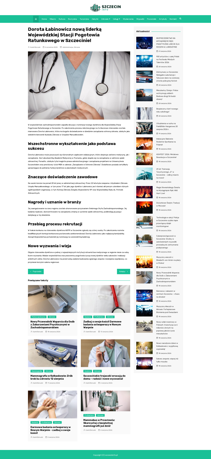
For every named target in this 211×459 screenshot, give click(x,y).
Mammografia (37, 371)
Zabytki (95, 19)
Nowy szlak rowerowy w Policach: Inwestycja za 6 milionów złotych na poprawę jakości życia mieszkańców (167, 328)
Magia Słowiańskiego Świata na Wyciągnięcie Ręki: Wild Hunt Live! (168, 190)
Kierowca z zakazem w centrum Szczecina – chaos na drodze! (167, 294)
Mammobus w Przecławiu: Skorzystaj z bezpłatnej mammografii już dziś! (99, 423)
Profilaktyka (99, 317)
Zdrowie (104, 19)
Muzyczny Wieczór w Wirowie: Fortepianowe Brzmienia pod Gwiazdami (167, 309)
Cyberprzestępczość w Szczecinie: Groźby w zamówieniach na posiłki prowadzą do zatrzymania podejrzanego (167, 242)
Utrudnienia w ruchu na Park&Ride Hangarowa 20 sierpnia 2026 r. (167, 126)
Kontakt (173, 19)
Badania (88, 317)
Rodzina (88, 371)
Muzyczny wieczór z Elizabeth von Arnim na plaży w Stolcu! (168, 260)
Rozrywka (72, 19)
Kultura (62, 19)
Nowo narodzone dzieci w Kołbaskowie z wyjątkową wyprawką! (167, 346)
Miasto (53, 19)
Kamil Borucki (35, 47)
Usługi (115, 19)
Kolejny (122, 271)
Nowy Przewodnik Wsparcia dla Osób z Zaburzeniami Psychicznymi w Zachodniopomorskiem (52, 324)
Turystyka (84, 19)
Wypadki (140, 19)
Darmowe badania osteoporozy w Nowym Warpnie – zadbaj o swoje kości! (51, 430)
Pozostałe (151, 19)
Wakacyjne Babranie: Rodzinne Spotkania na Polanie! (166, 142)
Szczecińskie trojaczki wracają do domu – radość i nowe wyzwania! (104, 377)
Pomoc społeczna (38, 317)
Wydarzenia (128, 19)
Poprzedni (37, 271)
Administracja (68, 47)
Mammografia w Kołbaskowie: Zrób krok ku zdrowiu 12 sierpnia (52, 377)
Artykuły (163, 19)
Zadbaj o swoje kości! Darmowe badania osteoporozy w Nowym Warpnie (102, 324)
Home (44, 19)
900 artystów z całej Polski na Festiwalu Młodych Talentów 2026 (167, 59)
